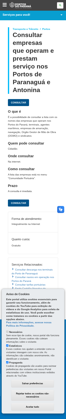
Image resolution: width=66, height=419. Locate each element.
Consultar (18, 102)
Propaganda (15, 362)
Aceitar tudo (32, 407)
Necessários (15, 332)
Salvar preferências (32, 383)
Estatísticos (15, 346)
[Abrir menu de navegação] (5, 5)
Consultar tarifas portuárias (30, 284)
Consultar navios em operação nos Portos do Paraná (33, 279)
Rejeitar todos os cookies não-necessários (32, 395)
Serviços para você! (16, 14)
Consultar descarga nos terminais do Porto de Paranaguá (32, 271)
